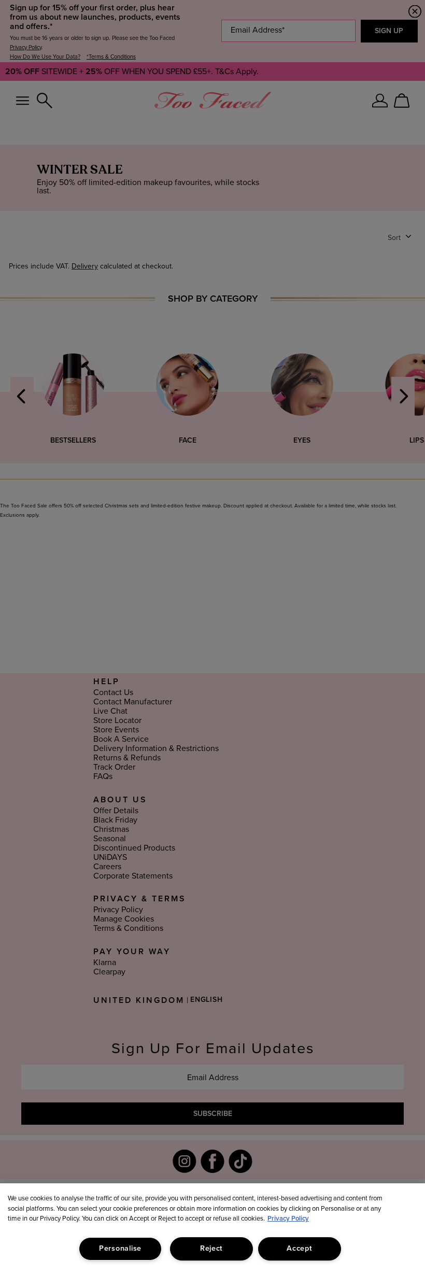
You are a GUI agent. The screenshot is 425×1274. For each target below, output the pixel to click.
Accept (299, 1248)
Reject (211, 1248)
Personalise (120, 1248)
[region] (212, 1228)
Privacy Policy (288, 1218)
